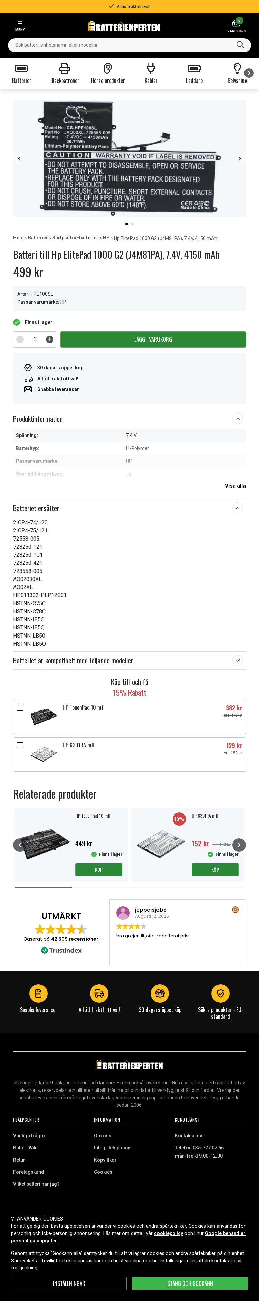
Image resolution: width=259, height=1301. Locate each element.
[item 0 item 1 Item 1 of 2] (129, 158)
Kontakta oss (189, 1135)
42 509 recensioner (74, 939)
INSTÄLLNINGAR (69, 1283)
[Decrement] (19, 339)
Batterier (38, 237)
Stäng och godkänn (190, 1283)
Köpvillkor (105, 1160)
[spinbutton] (34, 339)
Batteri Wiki (25, 1147)
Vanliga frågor (29, 1135)
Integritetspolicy (112, 1147)
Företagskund (28, 1172)
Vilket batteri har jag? (36, 1184)
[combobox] (129, 45)
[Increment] (49, 339)
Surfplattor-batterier (75, 237)
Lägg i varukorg (153, 339)
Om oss (102, 1135)
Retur (19, 1160)
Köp (99, 869)
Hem (18, 237)
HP (106, 237)
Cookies (103, 1172)
